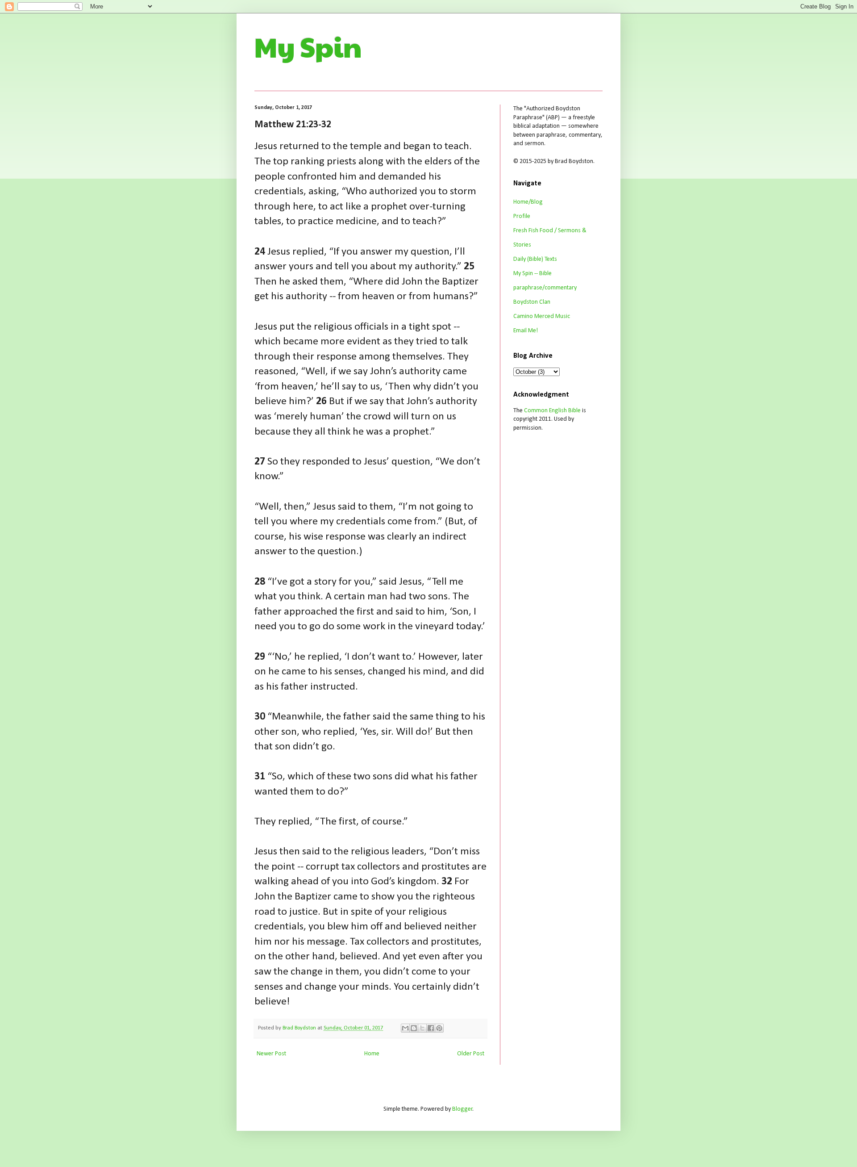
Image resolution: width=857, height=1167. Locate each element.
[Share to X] (422, 1028)
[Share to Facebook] (430, 1028)
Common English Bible (552, 410)
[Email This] (405, 1028)
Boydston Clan (531, 302)
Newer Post (271, 1053)
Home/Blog (528, 202)
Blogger (462, 1109)
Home (371, 1053)
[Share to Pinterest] (439, 1028)
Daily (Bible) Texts (535, 259)
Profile (521, 216)
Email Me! (525, 330)
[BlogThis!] (413, 1028)
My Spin (308, 46)
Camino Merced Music (541, 316)
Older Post (470, 1053)
